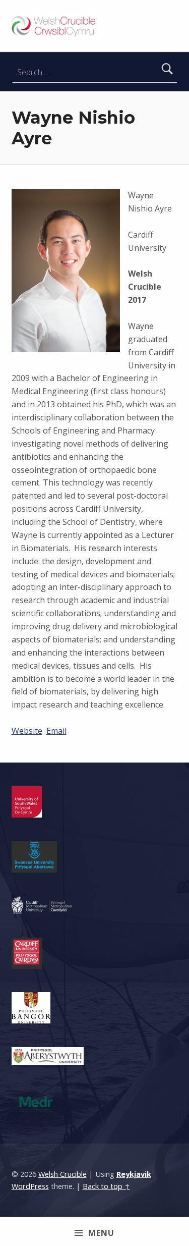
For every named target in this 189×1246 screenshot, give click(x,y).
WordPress (30, 1186)
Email (56, 730)
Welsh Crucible (62, 1174)
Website (27, 730)
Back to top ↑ (106, 1186)
